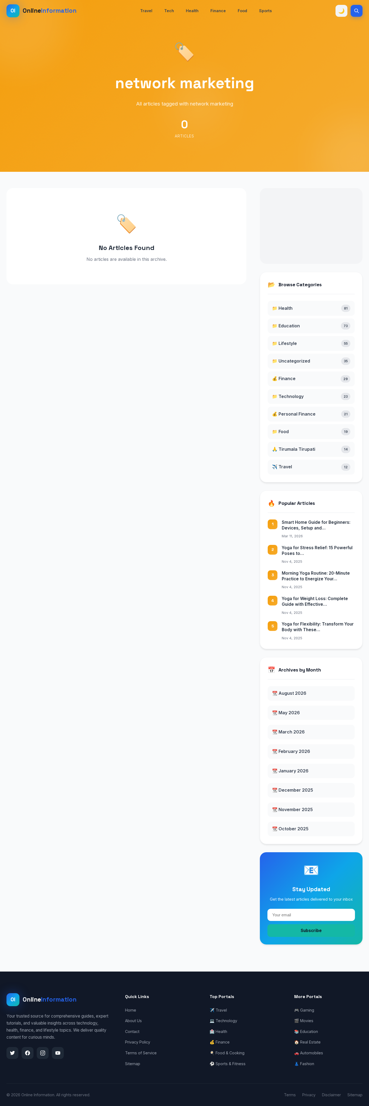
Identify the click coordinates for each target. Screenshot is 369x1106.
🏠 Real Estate (307, 1042)
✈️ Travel (218, 1010)
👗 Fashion (304, 1063)
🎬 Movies (303, 1020)
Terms (290, 1094)
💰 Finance (220, 1042)
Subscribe (311, 930)
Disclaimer (331, 1094)
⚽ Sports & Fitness (228, 1063)
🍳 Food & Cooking (227, 1053)
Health (192, 10)
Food (242, 10)
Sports (265, 10)
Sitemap (132, 1063)
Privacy (309, 1094)
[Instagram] (43, 1053)
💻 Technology (223, 1020)
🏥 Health (218, 1031)
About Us (133, 1020)
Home (130, 1010)
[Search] (357, 11)
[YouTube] (58, 1053)
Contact (132, 1031)
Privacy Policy (137, 1042)
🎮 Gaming (304, 1010)
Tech (169, 10)
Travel (146, 10)
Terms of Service (141, 1053)
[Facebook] (27, 1053)
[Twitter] (12, 1053)
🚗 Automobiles (308, 1053)
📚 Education (306, 1031)
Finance (218, 10)
